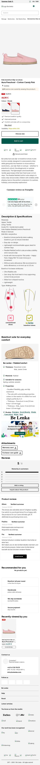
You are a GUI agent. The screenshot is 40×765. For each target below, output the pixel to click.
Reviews (5, 458)
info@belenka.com (14, 672)
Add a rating (18, 485)
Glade (33, 412)
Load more (19, 556)
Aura (11, 414)
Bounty (27, 412)
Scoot (22, 412)
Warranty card (7, 448)
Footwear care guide (10, 453)
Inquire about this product (19, 489)
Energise (15, 412)
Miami (16, 414)
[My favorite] (24, 6)
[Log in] (28, 6)
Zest (21, 414)
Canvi (6, 414)
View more (20, 433)
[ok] (36, 13)
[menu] (37, 7)
